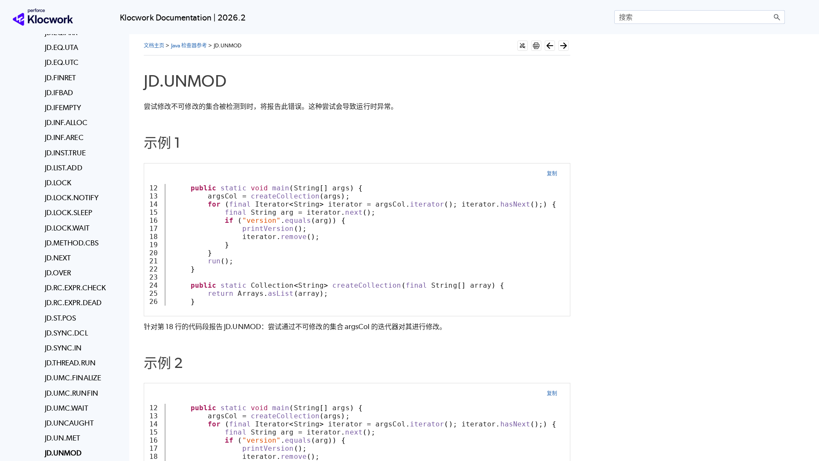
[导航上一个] (550, 46)
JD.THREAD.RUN (70, 363)
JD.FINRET (60, 77)
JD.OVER (58, 272)
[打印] (536, 46)
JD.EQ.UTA (61, 47)
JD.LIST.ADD (63, 167)
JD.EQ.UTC (62, 62)
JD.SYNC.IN (63, 348)
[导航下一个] (563, 46)
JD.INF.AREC (64, 137)
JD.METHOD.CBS (72, 243)
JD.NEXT (58, 258)
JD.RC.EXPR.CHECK (75, 287)
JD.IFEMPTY (63, 107)
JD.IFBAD (59, 92)
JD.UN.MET (63, 438)
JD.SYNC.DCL (66, 333)
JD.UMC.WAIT (66, 408)
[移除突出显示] (522, 46)
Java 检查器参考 (189, 45)
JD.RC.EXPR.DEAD (73, 302)
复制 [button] (552, 173)
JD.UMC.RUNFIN (71, 393)
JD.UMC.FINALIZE (73, 377)
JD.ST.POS (60, 318)
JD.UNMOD (63, 453)
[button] (777, 17)
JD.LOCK (58, 182)
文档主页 (154, 45)
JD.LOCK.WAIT (67, 228)
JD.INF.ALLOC (66, 122)
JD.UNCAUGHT (69, 423)
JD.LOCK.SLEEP (68, 212)
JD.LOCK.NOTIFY (72, 197)
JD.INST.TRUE (65, 153)
